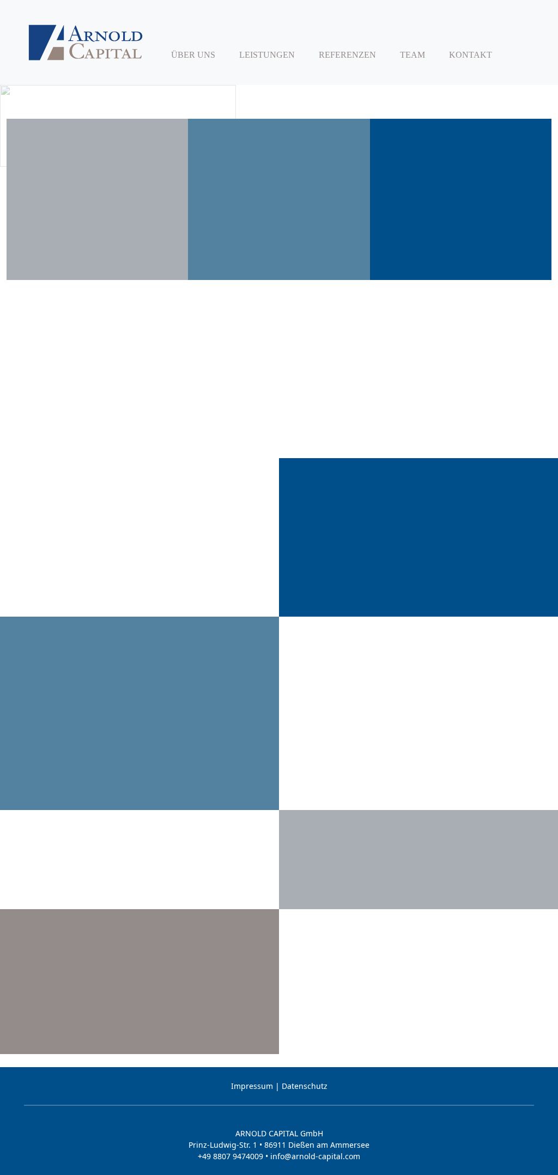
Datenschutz (304, 1086)
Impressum (252, 1086)
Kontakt (470, 54)
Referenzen (347, 54)
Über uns (193, 54)
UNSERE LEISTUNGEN (139, 1044)
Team (412, 54)
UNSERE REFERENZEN (418, 899)
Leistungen (267, 54)
